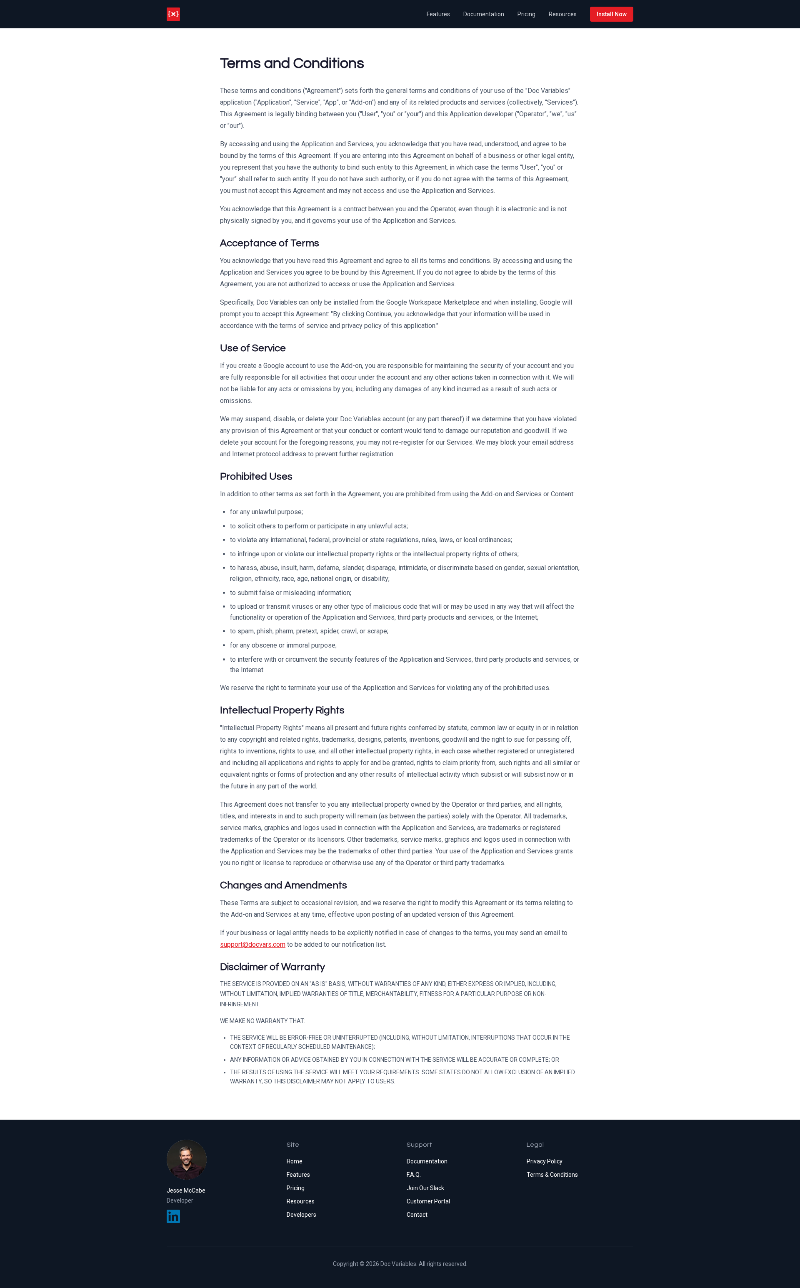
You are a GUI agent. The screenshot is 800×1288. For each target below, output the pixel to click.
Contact (417, 1214)
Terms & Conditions (552, 1174)
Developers (301, 1214)
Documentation (483, 14)
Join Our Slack (425, 1188)
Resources (563, 14)
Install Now (612, 14)
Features (438, 14)
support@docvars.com (252, 944)
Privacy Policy (544, 1161)
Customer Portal (428, 1201)
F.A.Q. (414, 1174)
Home (294, 1161)
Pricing (526, 14)
